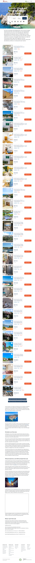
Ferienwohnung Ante (18, 266)
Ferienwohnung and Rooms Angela (20, 123)
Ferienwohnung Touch (18, 288)
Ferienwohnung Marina (18, 68)
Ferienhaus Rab (5, 547)
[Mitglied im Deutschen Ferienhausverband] (27, 1)
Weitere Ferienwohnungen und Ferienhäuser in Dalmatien (17, 401)
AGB (28, 547)
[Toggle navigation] (31, 1)
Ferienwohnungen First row (19, 46)
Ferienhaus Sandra (17, 388)
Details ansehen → (28, 53)
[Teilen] (12, 46)
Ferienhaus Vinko (17, 211)
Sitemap (28, 549)
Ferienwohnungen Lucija (18, 255)
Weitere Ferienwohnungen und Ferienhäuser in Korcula (17, 399)
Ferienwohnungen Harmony (19, 79)
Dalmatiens (27, 424)
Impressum (29, 548)
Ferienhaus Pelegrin (17, 344)
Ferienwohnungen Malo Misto (19, 101)
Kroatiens (15, 464)
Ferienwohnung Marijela (18, 355)
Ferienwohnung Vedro (18, 300)
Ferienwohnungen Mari (18, 366)
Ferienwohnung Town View (19, 277)
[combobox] (9, 18)
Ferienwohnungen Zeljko (18, 222)
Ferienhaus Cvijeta (17, 57)
